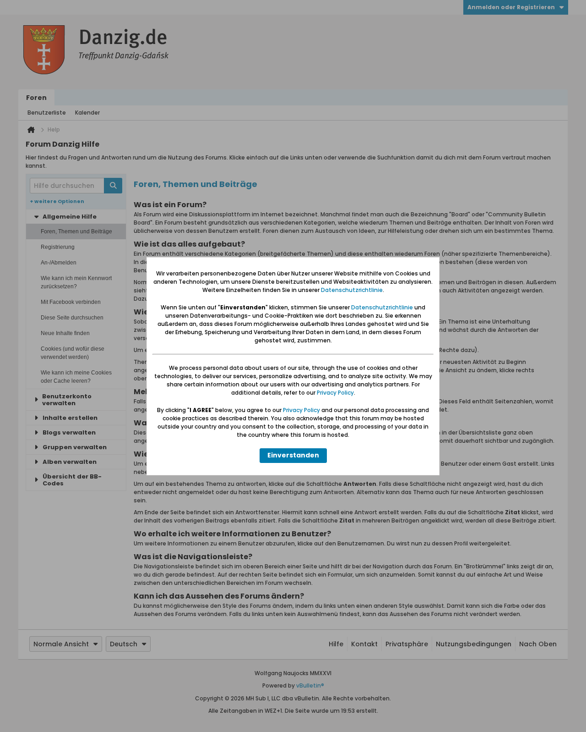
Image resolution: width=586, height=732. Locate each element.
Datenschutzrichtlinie (352, 290)
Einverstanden (293, 455)
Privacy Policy (335, 392)
